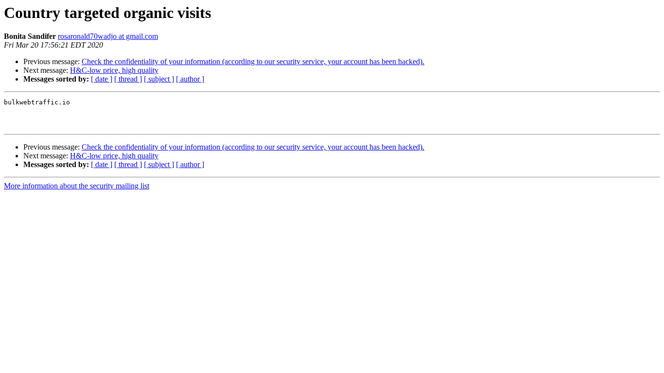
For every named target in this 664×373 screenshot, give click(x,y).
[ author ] (190, 79)
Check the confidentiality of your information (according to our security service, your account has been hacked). (253, 61)
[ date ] (101, 79)
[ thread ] (128, 79)
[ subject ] (159, 79)
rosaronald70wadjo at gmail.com (108, 36)
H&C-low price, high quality (114, 70)
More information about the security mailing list (76, 186)
